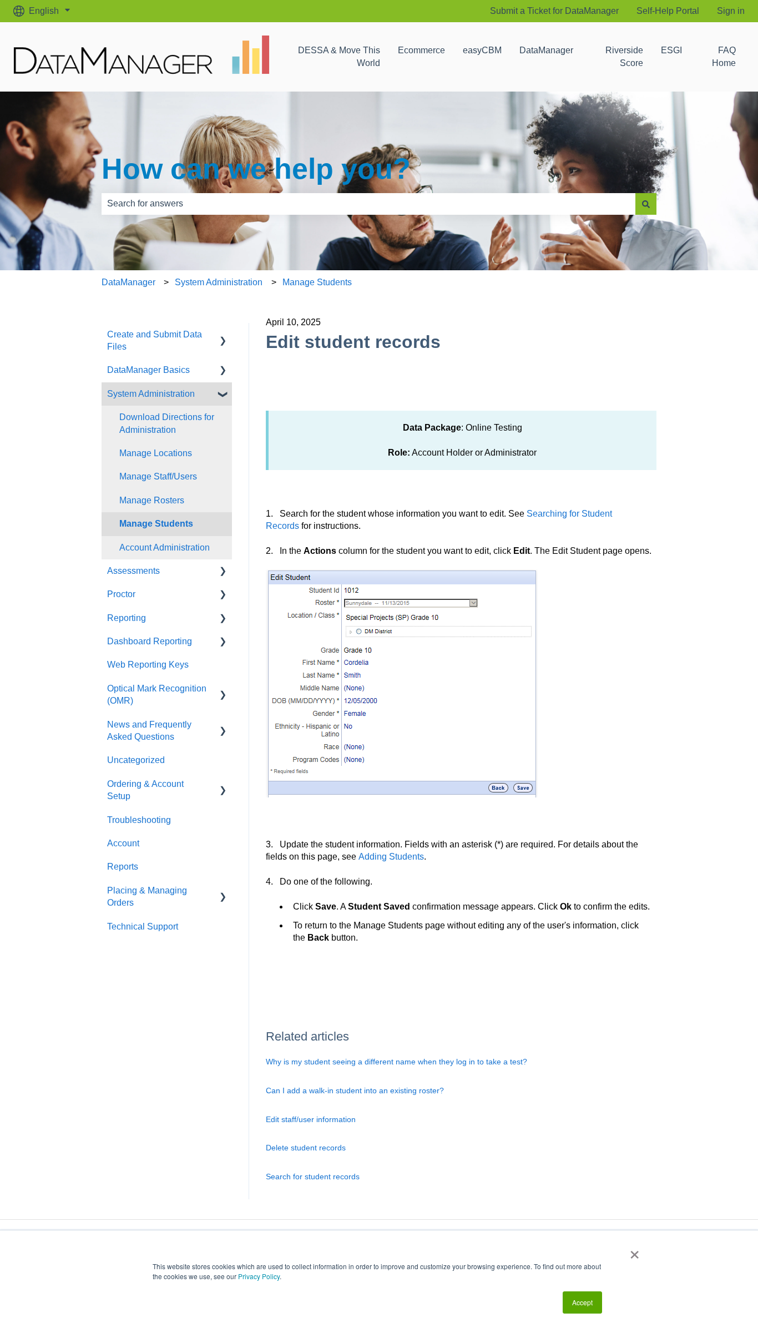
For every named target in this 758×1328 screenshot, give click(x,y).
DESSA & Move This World (339, 56)
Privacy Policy (259, 1276)
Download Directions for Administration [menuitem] (166, 423)
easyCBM (482, 50)
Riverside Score (624, 56)
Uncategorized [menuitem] (136, 760)
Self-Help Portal (667, 11)
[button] (223, 335)
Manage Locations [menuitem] (155, 453)
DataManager (546, 50)
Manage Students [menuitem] (156, 523)
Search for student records (313, 1176)
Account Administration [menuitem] (164, 547)
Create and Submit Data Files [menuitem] (154, 340)
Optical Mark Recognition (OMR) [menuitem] (156, 694)
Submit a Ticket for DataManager (554, 11)
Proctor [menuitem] (121, 594)
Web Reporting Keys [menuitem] (148, 664)
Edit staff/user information (311, 1119)
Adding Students (391, 856)
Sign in (731, 11)
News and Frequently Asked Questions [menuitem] (149, 730)
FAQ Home (724, 56)
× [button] (634, 1251)
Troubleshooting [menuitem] (139, 820)
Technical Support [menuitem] (142, 926)
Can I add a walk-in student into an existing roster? (355, 1090)
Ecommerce (421, 50)
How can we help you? (256, 169)
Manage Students (317, 282)
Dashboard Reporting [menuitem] (149, 641)
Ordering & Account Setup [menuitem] (145, 790)
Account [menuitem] (123, 843)
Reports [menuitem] (122, 866)
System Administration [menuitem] (151, 393)
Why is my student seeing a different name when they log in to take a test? (396, 1061)
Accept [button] (582, 1302)
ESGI (671, 50)
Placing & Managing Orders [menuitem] (147, 896)
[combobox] (368, 203)
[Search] (645, 203)
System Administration (218, 282)
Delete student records (306, 1147)
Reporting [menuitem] (126, 618)
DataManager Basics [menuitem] (148, 370)
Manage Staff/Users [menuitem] (158, 476)
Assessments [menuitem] (133, 570)
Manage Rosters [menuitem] (151, 500)
